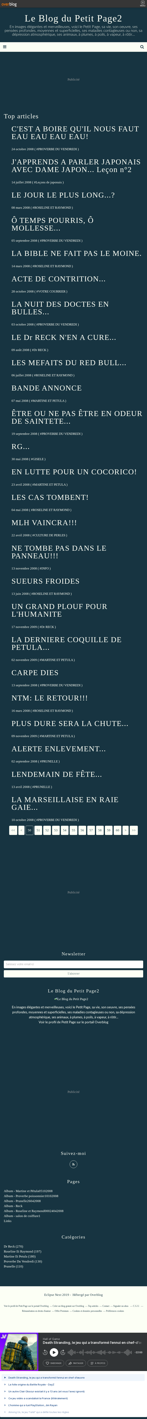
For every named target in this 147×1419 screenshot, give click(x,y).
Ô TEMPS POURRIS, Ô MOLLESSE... (52, 224)
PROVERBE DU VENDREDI (57, 149)
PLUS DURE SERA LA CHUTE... (70, 723)
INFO (45, 568)
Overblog (96, 1295)
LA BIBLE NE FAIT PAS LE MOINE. (76, 253)
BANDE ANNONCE (46, 388)
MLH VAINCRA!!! (44, 522)
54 (64, 830)
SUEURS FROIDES (45, 581)
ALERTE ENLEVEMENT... (58, 748)
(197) (22, 1251)
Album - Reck (13, 1206)
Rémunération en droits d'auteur (36, 1311)
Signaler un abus (121, 1306)
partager (78, 1363)
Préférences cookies (115, 1311)
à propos (100, 1363)
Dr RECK (40, 350)
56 (82, 830)
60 (117, 830)
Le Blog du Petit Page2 (73, 18)
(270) (13, 1246)
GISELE (38, 459)
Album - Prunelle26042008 (22, 1201)
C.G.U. (136, 1306)
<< (13, 830)
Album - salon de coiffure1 (22, 1216)
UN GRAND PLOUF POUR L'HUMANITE (59, 610)
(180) (20, 1256)
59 (108, 830)
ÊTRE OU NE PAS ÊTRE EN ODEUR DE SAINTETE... (77, 417)
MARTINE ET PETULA (48, 401)
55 (73, 830)
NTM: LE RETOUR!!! (49, 698)
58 (100, 830)
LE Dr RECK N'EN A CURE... (63, 337)
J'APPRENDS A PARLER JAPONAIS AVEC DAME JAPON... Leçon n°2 (76, 165)
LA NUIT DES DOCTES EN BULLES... (60, 308)
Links (7, 1221)
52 (47, 830)
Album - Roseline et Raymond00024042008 (34, 1211)
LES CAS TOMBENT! (50, 497)
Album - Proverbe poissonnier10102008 (31, 1196)
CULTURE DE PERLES (49, 535)
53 (56, 830)
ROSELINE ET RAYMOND (52, 207)
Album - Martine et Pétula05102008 (28, 1191)
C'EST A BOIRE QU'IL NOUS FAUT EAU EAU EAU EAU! (75, 132)
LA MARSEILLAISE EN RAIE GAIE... (65, 803)
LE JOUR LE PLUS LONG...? (63, 195)
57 (91, 830)
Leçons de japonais (49, 182)
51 (38, 830)
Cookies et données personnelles (87, 1311)
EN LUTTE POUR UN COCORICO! (74, 471)
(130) (23, 1261)
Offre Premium (62, 1311)
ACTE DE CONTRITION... (58, 278)
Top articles (93, 1306)
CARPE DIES (35, 672)
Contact (105, 1306)
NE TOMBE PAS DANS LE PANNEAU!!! (59, 552)
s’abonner (55, 1363)
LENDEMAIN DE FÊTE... (56, 774)
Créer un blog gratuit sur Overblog (68, 1306)
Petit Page (68, 1022)
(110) (13, 1266)
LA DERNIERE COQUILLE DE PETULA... (66, 643)
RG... (20, 446)
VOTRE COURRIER (51, 291)
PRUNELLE (50, 761)
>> (134, 830)
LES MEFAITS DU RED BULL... (69, 362)
